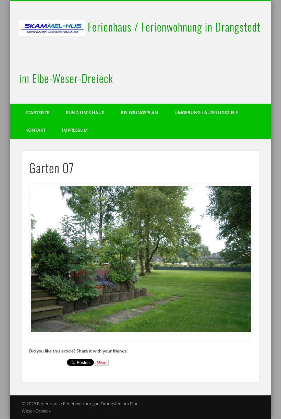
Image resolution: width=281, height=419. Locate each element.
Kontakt (35, 130)
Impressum (75, 130)
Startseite (37, 112)
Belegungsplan (139, 112)
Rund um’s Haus (85, 112)
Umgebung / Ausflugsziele (206, 112)
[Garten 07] (140, 259)
